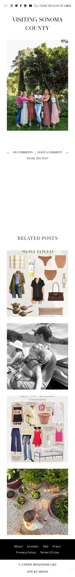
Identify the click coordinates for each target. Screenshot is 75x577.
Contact (33, 546)
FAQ (45, 546)
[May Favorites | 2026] (37, 461)
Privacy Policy (26, 552)
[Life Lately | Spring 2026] (37, 534)
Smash (43, 571)
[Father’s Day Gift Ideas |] (37, 388)
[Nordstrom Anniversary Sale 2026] (37, 316)
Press (56, 546)
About (18, 546)
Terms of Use (49, 552)
